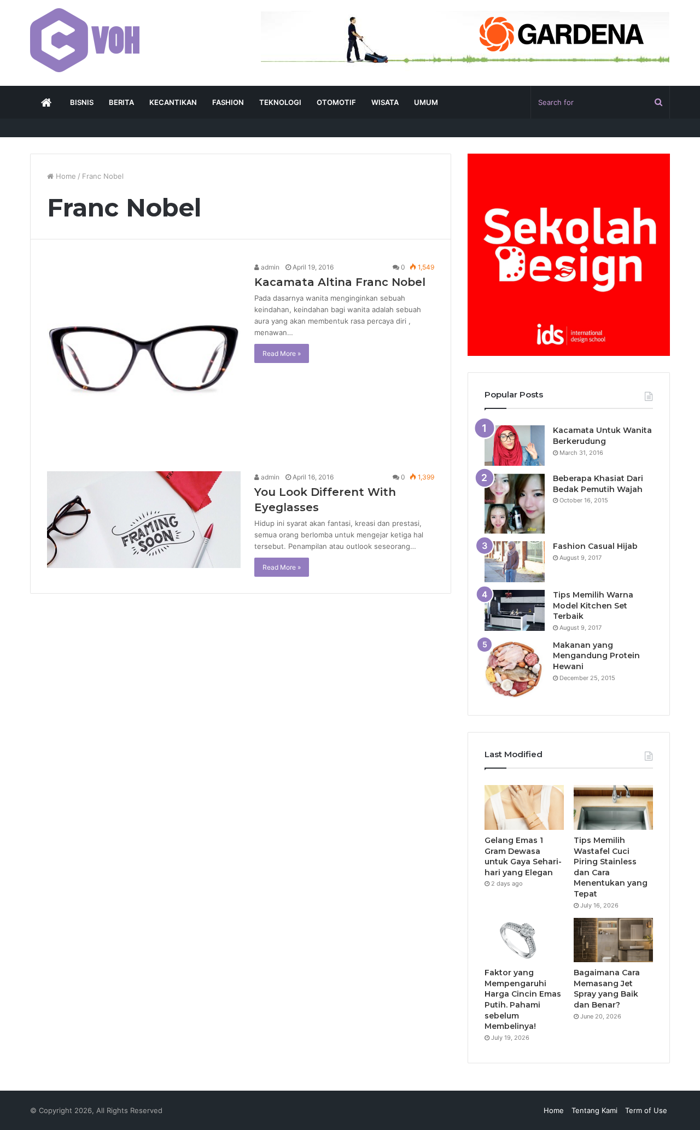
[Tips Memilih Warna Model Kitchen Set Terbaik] (515, 610)
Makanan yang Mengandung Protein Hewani (596, 655)
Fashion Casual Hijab (595, 546)
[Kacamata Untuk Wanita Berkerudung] (515, 445)
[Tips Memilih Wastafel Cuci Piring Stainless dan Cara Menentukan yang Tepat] (613, 807)
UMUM (426, 102)
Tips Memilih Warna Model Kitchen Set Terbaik (593, 605)
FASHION (228, 102)
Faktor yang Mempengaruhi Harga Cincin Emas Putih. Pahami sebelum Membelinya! (523, 999)
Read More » (281, 353)
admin (269, 267)
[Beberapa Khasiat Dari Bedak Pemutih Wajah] (515, 503)
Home (65, 176)
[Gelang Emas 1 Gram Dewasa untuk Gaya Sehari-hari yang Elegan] (524, 807)
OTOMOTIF (336, 102)
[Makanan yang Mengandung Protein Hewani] (515, 669)
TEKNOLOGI (280, 102)
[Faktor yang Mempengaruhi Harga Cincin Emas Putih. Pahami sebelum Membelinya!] (524, 940)
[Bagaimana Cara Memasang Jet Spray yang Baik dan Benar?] (613, 940)
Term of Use (646, 1110)
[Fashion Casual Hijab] (515, 561)
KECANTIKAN (173, 102)
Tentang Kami (594, 1110)
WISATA (385, 102)
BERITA (121, 102)
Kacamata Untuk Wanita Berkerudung (602, 435)
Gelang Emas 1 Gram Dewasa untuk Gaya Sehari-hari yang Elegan (523, 856)
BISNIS (82, 102)
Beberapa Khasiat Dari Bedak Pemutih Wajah (598, 483)
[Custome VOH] (84, 40)
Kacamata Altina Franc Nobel (339, 282)
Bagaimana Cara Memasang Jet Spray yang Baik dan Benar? (607, 989)
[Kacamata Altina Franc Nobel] (144, 358)
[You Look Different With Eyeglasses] (144, 519)
